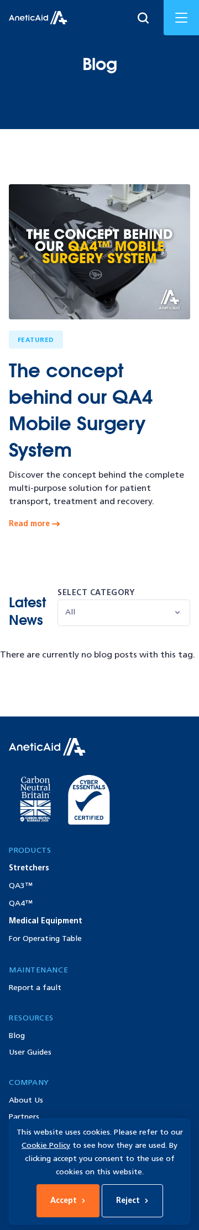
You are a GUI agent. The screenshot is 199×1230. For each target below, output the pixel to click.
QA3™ (21, 885)
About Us (26, 1100)
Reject (128, 1200)
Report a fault (35, 987)
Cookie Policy (46, 1145)
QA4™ (21, 903)
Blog (17, 1035)
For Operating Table (45, 938)
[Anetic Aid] (38, 17)
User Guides (30, 1052)
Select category (96, 592)
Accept (63, 1200)
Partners (24, 1116)
